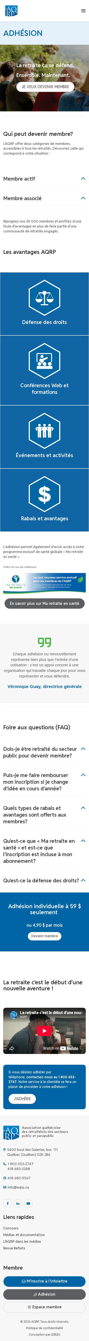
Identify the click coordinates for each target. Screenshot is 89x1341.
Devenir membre (44, 936)
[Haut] (81, 1333)
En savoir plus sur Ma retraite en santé (44, 603)
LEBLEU (55, 1334)
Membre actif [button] (19, 178)
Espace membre (46, 1306)
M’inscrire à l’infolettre (46, 1281)
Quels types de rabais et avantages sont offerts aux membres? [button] (34, 815)
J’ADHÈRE (22, 1098)
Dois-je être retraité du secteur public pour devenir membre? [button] (40, 752)
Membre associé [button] (22, 198)
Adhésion (46, 1294)
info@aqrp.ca (18, 1187)
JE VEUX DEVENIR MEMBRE (45, 86)
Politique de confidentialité (44, 1328)
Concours (11, 1228)
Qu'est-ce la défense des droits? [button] (41, 880)
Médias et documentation (24, 1235)
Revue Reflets (14, 1248)
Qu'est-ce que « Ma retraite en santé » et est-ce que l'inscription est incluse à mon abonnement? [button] (39, 851)
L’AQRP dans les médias (22, 1241)
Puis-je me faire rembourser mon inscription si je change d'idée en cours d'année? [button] (35, 782)
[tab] (44, 178)
